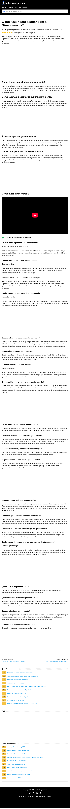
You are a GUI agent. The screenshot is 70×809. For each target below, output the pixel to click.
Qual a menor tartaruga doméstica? (17, 767)
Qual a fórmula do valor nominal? (17, 693)
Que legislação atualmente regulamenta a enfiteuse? (22, 676)
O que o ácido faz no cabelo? (15, 700)
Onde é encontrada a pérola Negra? (17, 679)
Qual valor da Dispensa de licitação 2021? (19, 672)
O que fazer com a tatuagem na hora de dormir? (21, 771)
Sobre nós (22, 796)
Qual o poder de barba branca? (16, 764)
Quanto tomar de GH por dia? (16, 683)
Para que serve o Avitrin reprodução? (18, 750)
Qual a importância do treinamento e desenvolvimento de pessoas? (26, 686)
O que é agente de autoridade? (16, 760)
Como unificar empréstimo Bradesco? (14, 661)
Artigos (4, 7)
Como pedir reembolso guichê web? (17, 747)
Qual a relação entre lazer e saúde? (56, 661)
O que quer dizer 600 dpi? (15, 778)
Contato (31, 796)
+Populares (23, 7)
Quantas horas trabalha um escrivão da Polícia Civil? (22, 703)
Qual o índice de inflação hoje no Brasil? (19, 774)
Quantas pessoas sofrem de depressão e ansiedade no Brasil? (25, 757)
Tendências (13, 7)
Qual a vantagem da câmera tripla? (17, 697)
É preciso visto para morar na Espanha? (19, 690)
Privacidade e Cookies (43, 796)
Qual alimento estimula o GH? (16, 754)
